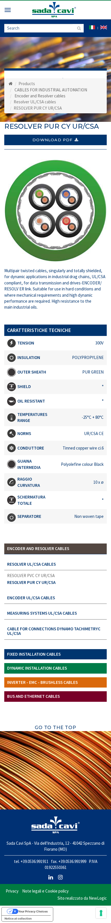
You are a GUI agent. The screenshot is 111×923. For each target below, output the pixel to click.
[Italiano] (92, 27)
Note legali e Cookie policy (45, 891)
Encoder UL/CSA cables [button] (31, 597)
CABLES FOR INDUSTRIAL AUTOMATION (51, 90)
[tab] (55, 548)
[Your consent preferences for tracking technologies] (101, 913)
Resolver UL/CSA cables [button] (31, 564)
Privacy (12, 891)
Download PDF (52, 140)
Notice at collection (18, 918)
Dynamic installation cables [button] (37, 668)
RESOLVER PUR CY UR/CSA (31, 582)
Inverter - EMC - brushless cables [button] (42, 682)
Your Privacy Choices (33, 911)
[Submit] (78, 28)
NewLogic (98, 898)
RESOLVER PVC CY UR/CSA (31, 575)
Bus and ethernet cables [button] (33, 696)
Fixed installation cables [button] (34, 654)
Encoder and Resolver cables (40, 96)
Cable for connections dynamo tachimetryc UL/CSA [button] (53, 631)
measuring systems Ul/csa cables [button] (42, 613)
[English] (104, 27)
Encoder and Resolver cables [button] (38, 548)
